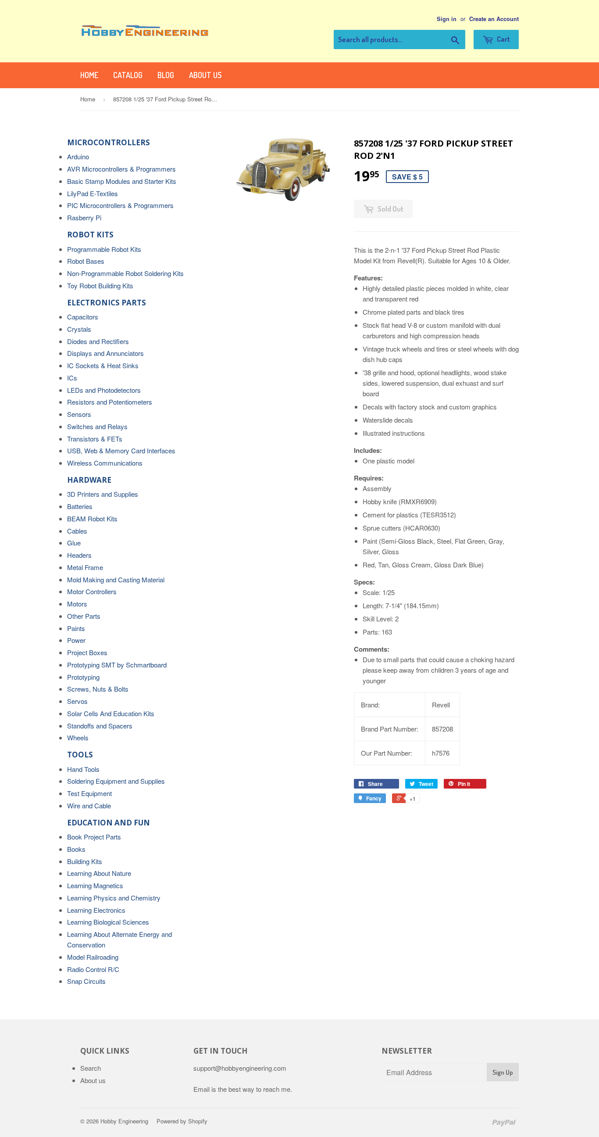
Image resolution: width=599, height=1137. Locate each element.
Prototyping (83, 676)
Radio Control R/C (93, 969)
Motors (77, 603)
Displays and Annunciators (105, 353)
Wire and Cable (89, 805)
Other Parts (83, 616)
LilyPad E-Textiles (92, 193)
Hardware (89, 480)
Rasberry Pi (84, 217)
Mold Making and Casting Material (115, 579)
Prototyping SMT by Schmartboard (117, 664)
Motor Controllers (92, 591)
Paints (76, 628)
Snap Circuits (86, 981)
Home (89, 75)
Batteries (80, 506)
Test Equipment (89, 793)
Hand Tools (83, 769)
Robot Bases (85, 260)
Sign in (446, 19)
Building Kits (84, 861)
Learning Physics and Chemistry (113, 897)
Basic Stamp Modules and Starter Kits (121, 181)
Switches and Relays (97, 426)
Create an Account (494, 19)
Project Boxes (87, 652)
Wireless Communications (105, 462)
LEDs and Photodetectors (104, 390)
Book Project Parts (94, 836)
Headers (79, 555)
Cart (503, 38)
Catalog (128, 75)
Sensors (79, 414)
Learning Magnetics (95, 885)
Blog (165, 75)
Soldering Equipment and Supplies (116, 780)
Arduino (78, 156)
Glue (74, 542)
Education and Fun (108, 823)
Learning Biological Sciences (108, 921)
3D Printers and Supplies (102, 494)
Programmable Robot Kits (104, 249)
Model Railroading (92, 956)
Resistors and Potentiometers (109, 401)
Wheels (78, 737)
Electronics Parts (106, 303)
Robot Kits (90, 235)
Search (90, 1067)
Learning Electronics (96, 910)
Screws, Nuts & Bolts (97, 688)
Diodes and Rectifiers (98, 341)
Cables (77, 530)
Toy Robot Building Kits (100, 285)
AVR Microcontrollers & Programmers (121, 168)
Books (76, 849)
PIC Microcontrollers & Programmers (120, 205)
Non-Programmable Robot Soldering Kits (125, 273)
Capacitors (82, 316)
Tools (80, 755)
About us (205, 75)
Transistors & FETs (94, 438)
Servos (77, 701)
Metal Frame (85, 567)
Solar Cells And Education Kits (110, 713)
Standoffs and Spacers (99, 725)
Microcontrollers (108, 142)
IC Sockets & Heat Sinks (103, 365)
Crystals (79, 329)
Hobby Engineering (124, 1121)
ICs (72, 377)
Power (76, 640)
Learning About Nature (99, 873)
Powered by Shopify (182, 1121)
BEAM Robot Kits (92, 518)
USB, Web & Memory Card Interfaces (121, 450)
